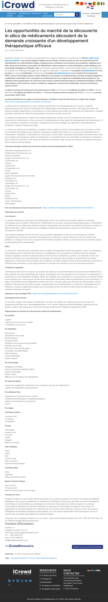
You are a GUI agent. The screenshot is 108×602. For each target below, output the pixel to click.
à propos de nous (49, 575)
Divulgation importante (51, 589)
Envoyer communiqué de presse (91, 14)
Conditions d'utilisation (51, 585)
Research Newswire (49, 558)
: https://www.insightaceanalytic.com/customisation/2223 (55, 293)
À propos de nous (24, 14)
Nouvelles (36, 13)
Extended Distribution (19, 558)
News (38, 558)
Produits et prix (11, 14)
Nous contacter (47, 14)
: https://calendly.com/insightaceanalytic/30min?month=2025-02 (68, 208)
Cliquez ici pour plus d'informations (87, 547)
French (32, 558)
